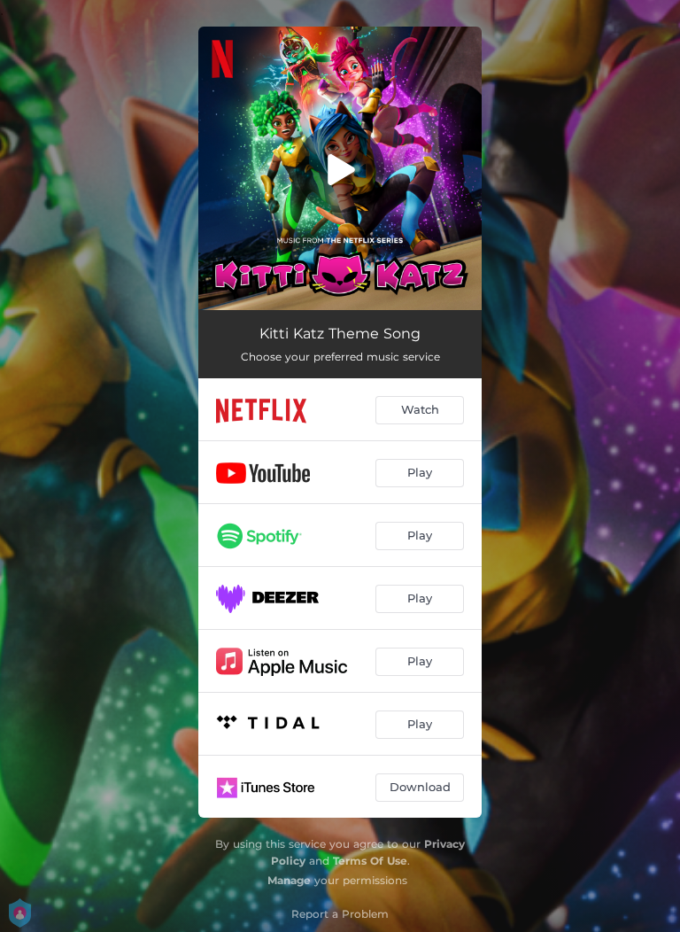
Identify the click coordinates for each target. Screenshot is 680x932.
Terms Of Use (370, 860)
